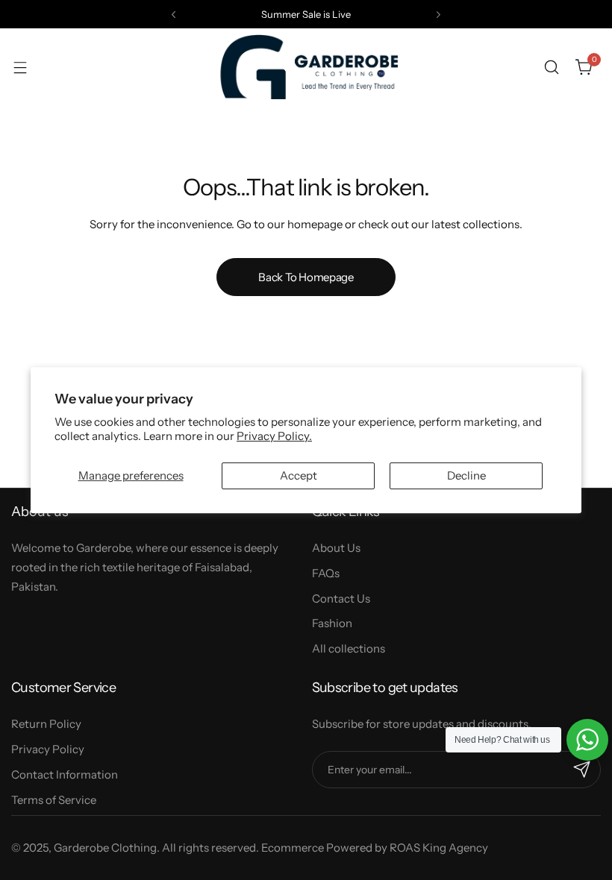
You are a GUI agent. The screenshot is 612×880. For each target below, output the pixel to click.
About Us (336, 548)
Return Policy (46, 724)
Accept (298, 475)
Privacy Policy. (274, 436)
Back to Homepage (305, 277)
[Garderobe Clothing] (306, 66)
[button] (173, 14)
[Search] (551, 67)
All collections (348, 648)
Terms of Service (53, 800)
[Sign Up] (582, 769)
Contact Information (64, 774)
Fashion (332, 623)
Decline (466, 475)
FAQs (326, 573)
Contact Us (341, 598)
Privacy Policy (47, 749)
